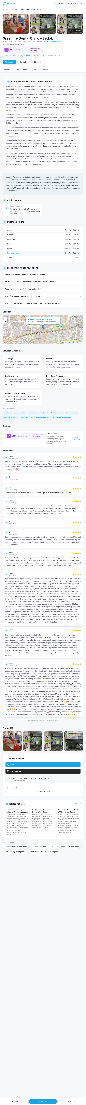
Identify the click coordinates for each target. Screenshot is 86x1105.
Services (15, 70)
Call (24, 62)
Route (72, 1101)
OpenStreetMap (78, 343)
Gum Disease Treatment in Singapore (44, 852)
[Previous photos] (6, 23)
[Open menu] (81, 3)
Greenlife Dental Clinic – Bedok (40, 320)
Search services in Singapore (45, 846)
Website (39, 56)
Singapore (14, 9)
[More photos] (80, 23)
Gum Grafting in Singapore (15, 852)
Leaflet (68, 343)
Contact (45, 70)
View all (78, 804)
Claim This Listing (44, 791)
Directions (38, 62)
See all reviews (77, 438)
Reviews (26, 70)
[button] (43, 327)
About (6, 70)
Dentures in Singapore (70, 846)
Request (44, 1101)
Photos (35, 70)
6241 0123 (27, 56)
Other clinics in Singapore (17, 846)
